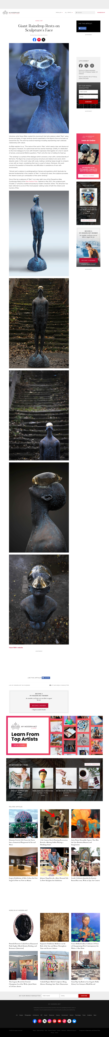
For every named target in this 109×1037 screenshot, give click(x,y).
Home (37, 21)
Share (46, 678)
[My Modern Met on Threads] (69, 1021)
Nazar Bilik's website (16, 648)
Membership (101, 12)
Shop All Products (88, 220)
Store (95, 1015)
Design (21, 1015)
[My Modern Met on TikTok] (64, 1021)
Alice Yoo (34, 35)
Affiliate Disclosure (71, 1030)
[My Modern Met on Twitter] (45, 1021)
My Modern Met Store (18, 765)
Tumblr (93, 72)
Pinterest (88, 72)
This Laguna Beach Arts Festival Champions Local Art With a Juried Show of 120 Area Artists (23, 984)
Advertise (63, 1030)
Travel (84, 1015)
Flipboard (81, 73)
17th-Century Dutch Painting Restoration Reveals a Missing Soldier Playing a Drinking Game (54, 842)
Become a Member (39, 706)
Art (41, 21)
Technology (78, 1015)
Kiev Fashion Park (32, 181)
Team (46, 1030)
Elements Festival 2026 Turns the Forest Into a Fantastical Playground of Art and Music (22, 842)
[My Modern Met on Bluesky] (74, 1021)
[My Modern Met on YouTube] (59, 1021)
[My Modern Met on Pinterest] (40, 1021)
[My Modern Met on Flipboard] (54, 1021)
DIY (41, 1015)
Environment (65, 1015)
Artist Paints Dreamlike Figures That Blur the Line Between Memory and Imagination (85, 842)
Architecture (36, 1015)
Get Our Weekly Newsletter (60, 685)
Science (71, 1015)
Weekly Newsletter (90, 70)
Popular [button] (59, 12)
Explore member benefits (39, 710)
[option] (56, 745)
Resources (51, 1015)
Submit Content (52, 1030)
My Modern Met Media (88, 77)
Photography (28, 1015)
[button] (69, 13)
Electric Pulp (97, 1030)
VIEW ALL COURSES (88, 176)
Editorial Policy (40, 1030)
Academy (89, 1015)
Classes (58, 1015)
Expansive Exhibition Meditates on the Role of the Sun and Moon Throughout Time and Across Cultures (53, 945)
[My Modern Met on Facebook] (35, 1021)
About (34, 1030)
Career (45, 1015)
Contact (58, 1030)
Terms (56, 1032)
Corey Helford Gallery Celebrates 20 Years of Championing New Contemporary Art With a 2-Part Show (85, 945)
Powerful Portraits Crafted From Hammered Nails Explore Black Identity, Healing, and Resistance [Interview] (23, 945)
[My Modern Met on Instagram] (50, 1021)
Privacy (52, 1032)
